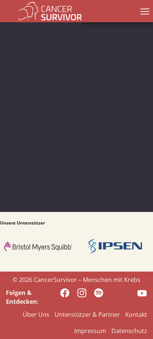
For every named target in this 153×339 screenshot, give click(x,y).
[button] (143, 11)
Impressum (90, 331)
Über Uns (36, 314)
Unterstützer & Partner (87, 314)
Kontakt (136, 314)
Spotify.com (112, 302)
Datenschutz (129, 331)
